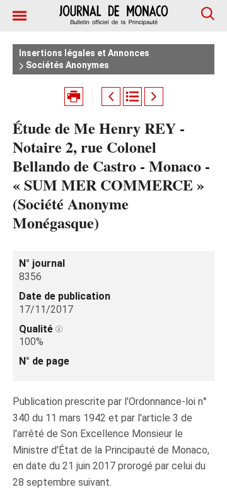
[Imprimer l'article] (73, 96)
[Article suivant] (153, 96)
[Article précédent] (111, 96)
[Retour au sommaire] (132, 96)
